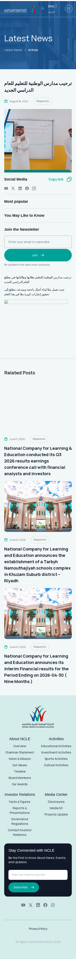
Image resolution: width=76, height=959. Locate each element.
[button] (68, 8)
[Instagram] (53, 905)
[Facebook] (27, 188)
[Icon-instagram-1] (34, 188)
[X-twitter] (13, 188)
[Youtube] (6, 188)
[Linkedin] (20, 188)
